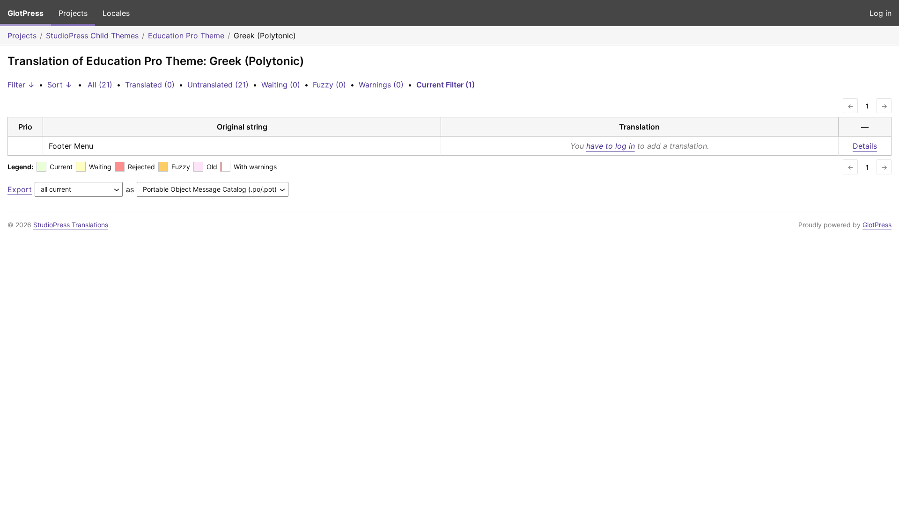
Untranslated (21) (218, 84)
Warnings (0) (381, 84)
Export (19, 189)
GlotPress (25, 13)
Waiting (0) (280, 84)
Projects (73, 13)
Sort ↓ (59, 84)
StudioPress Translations (70, 225)
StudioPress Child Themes (92, 35)
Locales (116, 13)
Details (865, 146)
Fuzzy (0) (329, 84)
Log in (881, 13)
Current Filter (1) (445, 84)
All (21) (100, 84)
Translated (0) (150, 84)
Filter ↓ (21, 84)
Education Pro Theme (186, 35)
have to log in (610, 146)
